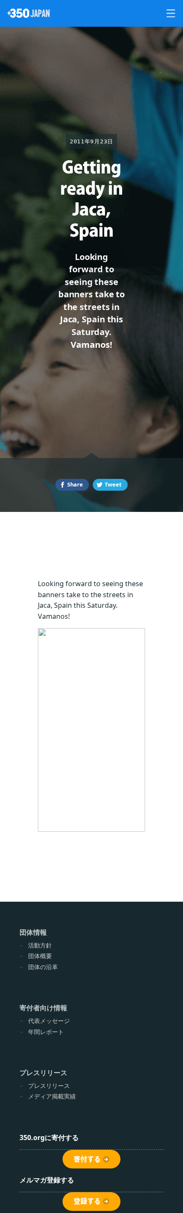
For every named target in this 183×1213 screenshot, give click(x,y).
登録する (87, 1201)
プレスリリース (49, 1086)
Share (75, 484)
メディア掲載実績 (52, 1096)
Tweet (113, 484)
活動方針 (40, 945)
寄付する (87, 1159)
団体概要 (40, 956)
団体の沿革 (43, 967)
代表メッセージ (49, 1021)
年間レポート (46, 1032)
